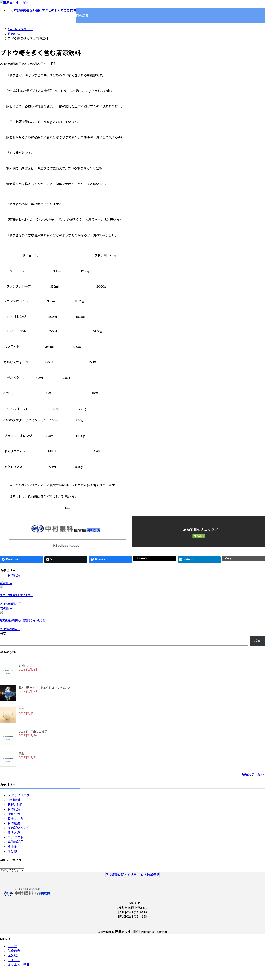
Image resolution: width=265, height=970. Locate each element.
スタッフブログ (18, 795)
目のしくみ (15, 818)
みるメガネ (15, 832)
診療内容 (14, 951)
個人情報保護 (150, 875)
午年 (21, 709)
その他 (12, 846)
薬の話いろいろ (18, 828)
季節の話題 (15, 842)
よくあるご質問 (18, 965)
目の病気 (14, 575)
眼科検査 (14, 814)
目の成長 (14, 823)
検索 (3, 633)
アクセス (14, 960)
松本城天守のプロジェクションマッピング (44, 687)
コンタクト (15, 837)
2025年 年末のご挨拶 (33, 731)
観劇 (21, 753)
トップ (12, 946)
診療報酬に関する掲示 (121, 875)
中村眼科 (14, 800)
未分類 (12, 851)
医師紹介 (14, 955)
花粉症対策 (25, 665)
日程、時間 (15, 804)
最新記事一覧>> (253, 774)
